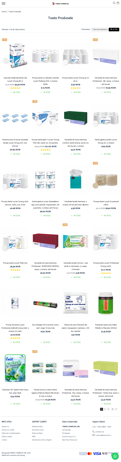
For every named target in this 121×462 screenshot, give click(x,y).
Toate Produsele (14, 11)
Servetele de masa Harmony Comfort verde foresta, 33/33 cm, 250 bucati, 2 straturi (76, 143)
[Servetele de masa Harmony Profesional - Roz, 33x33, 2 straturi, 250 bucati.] (76, 368)
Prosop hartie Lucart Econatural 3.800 (106, 203)
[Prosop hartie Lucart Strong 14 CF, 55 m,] (76, 56)
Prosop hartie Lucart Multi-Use (15, 263)
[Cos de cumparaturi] (118, 3)
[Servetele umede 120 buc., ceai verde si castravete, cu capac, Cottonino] (76, 241)
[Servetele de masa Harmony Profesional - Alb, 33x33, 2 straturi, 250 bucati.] (106, 56)
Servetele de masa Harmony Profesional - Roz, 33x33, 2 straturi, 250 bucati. (75, 393)
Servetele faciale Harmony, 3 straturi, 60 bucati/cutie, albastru (76, 203)
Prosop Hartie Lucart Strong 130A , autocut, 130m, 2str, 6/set (15, 203)
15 (112, 409)
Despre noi (5, 427)
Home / (5, 11)
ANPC (34, 437)
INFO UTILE (7, 421)
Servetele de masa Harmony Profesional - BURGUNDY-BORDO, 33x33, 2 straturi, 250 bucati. (45, 266)
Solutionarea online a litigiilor (42, 440)
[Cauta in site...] (114, 3)
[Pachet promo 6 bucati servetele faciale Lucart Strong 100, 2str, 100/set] (15, 118)
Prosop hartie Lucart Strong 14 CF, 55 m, (75, 79)
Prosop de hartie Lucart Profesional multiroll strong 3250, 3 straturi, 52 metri (15, 328)
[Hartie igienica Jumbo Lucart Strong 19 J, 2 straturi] (106, 118)
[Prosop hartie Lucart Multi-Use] (15, 241)
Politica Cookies (7, 437)
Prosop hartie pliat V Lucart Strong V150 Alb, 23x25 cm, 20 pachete (45, 141)
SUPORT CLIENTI (39, 421)
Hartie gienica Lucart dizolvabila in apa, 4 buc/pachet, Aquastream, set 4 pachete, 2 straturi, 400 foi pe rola (45, 205)
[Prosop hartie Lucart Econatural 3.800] (106, 180)
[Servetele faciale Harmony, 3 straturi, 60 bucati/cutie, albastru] (76, 180)
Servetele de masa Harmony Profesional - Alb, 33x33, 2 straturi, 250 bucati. (106, 81)
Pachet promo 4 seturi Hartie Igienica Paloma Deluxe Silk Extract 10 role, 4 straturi (45, 393)
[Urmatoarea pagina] (115, 409)
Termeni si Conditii (8, 430)
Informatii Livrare (38, 430)
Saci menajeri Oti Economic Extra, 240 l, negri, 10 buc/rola (45, 326)
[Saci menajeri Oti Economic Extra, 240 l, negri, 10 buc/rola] (45, 303)
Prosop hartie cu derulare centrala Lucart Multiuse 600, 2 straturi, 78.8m (45, 81)
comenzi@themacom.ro (103, 435)
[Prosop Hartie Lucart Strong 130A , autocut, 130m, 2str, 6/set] (15, 180)
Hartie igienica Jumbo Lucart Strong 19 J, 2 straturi (106, 141)
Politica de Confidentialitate (11, 433)
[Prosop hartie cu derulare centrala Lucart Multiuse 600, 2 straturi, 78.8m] (45, 56)
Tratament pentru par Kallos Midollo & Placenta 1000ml (106, 326)
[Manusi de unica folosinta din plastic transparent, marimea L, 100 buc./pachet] (76, 303)
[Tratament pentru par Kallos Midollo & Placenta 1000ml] (106, 303)
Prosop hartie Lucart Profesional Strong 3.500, (106, 264)
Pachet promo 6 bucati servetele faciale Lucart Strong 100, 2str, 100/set (15, 143)
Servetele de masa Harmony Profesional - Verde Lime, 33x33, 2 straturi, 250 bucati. (106, 393)
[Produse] (4, 4)
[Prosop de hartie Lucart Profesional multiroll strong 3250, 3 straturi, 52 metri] (15, 303)
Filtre (114, 29)
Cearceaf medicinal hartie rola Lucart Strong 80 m (15, 79)
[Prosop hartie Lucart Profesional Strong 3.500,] (106, 241)
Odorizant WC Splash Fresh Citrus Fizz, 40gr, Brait (15, 391)
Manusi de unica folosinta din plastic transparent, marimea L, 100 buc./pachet (75, 328)
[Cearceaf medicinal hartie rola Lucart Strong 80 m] (15, 56)
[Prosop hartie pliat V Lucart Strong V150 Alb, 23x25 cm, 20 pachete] (45, 118)
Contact (4, 440)
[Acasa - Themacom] (60, 4)
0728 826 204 (99, 432)
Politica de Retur (37, 433)
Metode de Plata (37, 427)
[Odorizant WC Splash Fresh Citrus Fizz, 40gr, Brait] (15, 368)
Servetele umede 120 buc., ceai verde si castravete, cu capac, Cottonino (76, 266)
